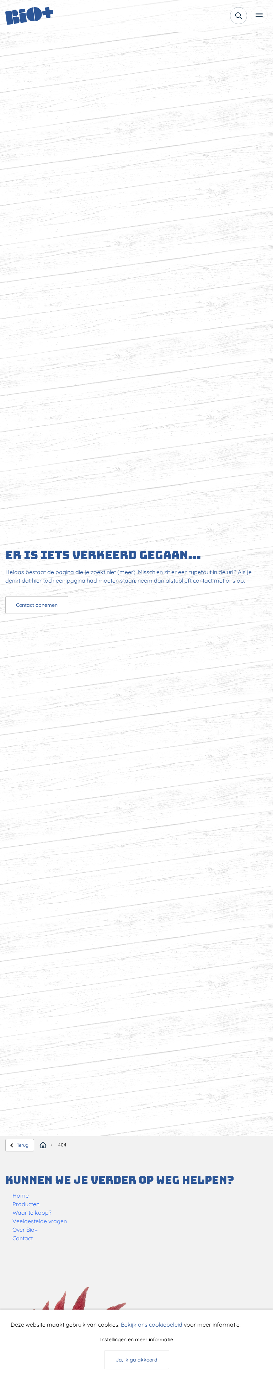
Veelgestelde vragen (39, 1221)
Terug (22, 1145)
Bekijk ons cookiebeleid (151, 1324)
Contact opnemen (37, 605)
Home (20, 1195)
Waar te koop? (32, 1212)
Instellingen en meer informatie (136, 1339)
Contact (22, 1238)
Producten (25, 1204)
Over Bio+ (25, 1229)
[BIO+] (40, 16)
